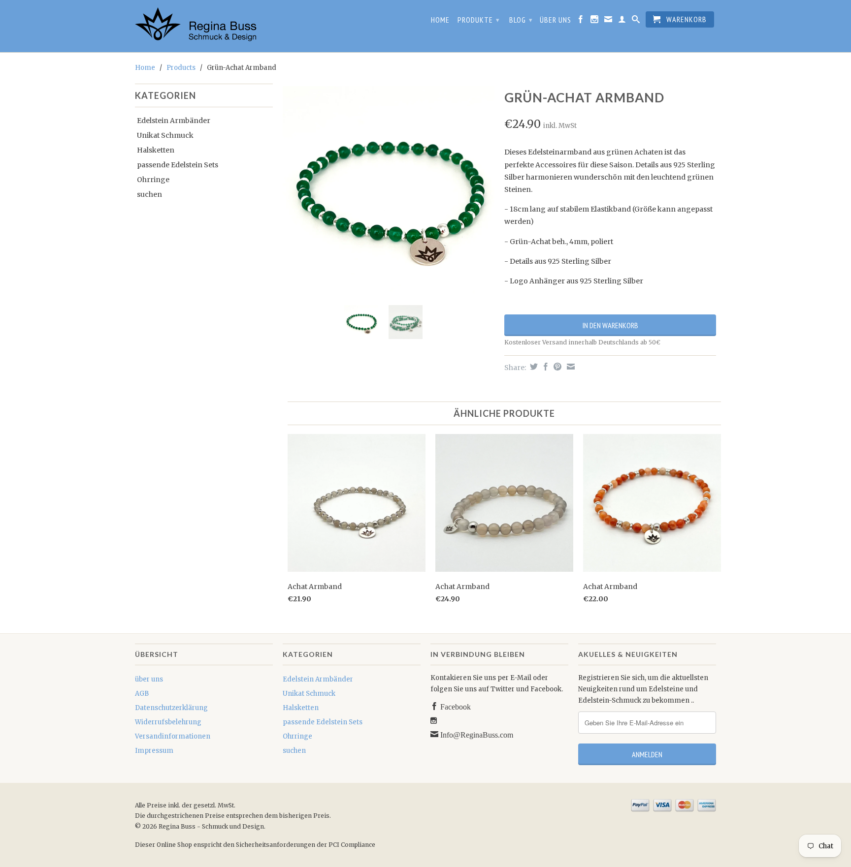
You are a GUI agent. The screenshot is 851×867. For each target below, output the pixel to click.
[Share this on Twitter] (532, 367)
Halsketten (155, 150)
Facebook (454, 706)
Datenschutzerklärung (171, 708)
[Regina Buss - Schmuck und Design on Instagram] (594, 21)
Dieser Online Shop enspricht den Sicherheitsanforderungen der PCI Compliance (255, 844)
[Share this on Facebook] (544, 367)
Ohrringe (153, 179)
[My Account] (622, 21)
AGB (142, 693)
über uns (555, 20)
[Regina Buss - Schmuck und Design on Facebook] (581, 21)
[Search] (636, 21)
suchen (149, 194)
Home (440, 20)
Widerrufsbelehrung (168, 722)
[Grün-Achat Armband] (388, 192)
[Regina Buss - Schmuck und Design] (204, 26)
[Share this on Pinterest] (556, 367)
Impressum (154, 750)
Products (181, 67)
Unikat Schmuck (165, 135)
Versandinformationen (172, 736)
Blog (521, 20)
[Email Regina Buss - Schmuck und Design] (608, 21)
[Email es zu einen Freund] (569, 367)
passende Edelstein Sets (177, 164)
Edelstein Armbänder (173, 120)
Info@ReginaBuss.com (475, 734)
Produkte (479, 20)
